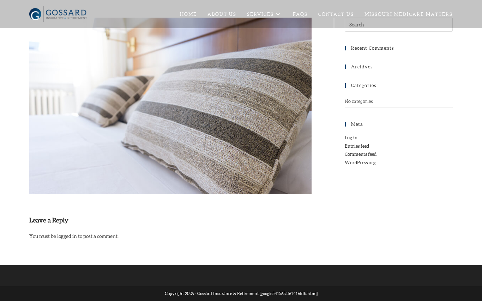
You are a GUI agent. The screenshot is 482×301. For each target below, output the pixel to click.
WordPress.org (360, 162)
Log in (351, 137)
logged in (67, 236)
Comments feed (360, 154)
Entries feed (357, 146)
